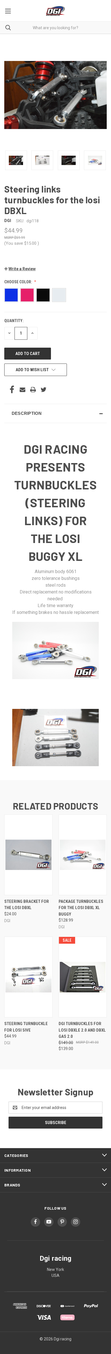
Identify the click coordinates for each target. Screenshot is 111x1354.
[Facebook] (12, 390)
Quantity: (13, 320)
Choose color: (18, 282)
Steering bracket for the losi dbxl (26, 905)
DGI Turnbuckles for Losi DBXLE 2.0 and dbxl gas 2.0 (82, 1030)
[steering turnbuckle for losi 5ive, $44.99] (28, 977)
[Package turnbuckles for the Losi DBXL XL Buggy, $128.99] (83, 855)
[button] (20, 269)
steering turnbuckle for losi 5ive (26, 1027)
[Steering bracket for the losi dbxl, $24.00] (28, 855)
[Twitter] (43, 390)
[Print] (33, 390)
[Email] (22, 390)
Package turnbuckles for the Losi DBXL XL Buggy (81, 908)
